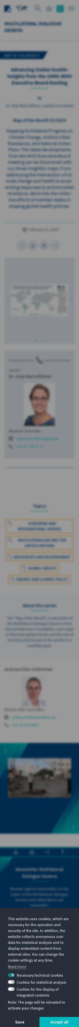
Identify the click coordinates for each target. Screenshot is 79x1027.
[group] (39, 788)
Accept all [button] (59, 1022)
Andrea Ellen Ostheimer (28, 669)
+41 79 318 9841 (25, 724)
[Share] (54, 245)
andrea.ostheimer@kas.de (34, 717)
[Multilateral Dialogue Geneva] (22, 8)
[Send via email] (44, 245)
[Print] (33, 245)
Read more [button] (17, 966)
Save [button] (19, 1022)
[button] (7, 299)
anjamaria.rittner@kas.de (37, 438)
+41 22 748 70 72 (30, 446)
